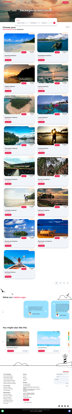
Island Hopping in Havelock (8, 400)
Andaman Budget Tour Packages (9, 380)
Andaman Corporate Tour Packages (9, 383)
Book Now (24, 52)
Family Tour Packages (7, 387)
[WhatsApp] (68, 406)
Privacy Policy (25, 395)
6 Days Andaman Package (8, 377)
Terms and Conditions (27, 397)
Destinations (21, 2)
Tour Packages (15, 2)
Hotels (39, 2)
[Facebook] (59, 406)
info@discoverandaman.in (30, 394)
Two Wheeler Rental (26, 384)
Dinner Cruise (5, 403)
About (43, 2)
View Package (8, 152)
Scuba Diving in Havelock (7, 395)
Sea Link (24, 377)
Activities (26, 2)
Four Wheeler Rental (26, 385)
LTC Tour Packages (6, 390)
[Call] (69, 411)
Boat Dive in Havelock (7, 397)
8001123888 (32, 393)
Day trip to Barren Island (7, 401)
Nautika (24, 380)
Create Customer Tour (28, 402)
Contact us (26, 399)
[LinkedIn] (65, 406)
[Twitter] (62, 406)
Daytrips (35, 2)
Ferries (31, 2)
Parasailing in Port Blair (7, 398)
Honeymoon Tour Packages (8, 388)
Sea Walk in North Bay (7, 394)
